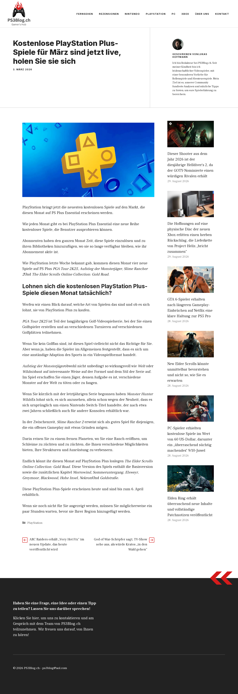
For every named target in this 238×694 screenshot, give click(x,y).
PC (174, 13)
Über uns (202, 13)
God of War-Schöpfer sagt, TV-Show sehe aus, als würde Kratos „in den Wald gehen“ (120, 544)
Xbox (185, 13)
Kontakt (222, 13)
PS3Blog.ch (32, 668)
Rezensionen (109, 13)
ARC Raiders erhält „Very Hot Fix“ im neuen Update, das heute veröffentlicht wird (56, 544)
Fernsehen (84, 13)
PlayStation (156, 13)
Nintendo (132, 13)
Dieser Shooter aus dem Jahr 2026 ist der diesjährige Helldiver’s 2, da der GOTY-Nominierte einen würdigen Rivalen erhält (190, 165)
